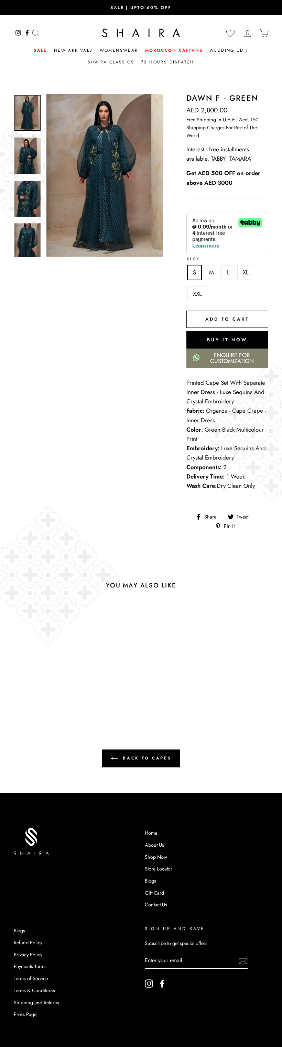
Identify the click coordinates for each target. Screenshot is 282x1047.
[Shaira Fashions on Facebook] (162, 983)
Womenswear (119, 50)
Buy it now (227, 339)
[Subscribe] (243, 960)
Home (151, 832)
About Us (154, 845)
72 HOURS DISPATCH (167, 62)
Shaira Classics (111, 62)
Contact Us (156, 904)
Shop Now (156, 857)
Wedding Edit (228, 50)
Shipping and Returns (36, 1002)
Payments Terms (30, 966)
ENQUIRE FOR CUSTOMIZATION (232, 358)
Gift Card (154, 892)
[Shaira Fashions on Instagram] (149, 983)
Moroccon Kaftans (174, 50)
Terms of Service (31, 978)
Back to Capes (145, 758)
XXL (197, 294)
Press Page (25, 1014)
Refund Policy (28, 942)
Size (193, 258)
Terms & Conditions (34, 990)
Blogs (150, 880)
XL (246, 272)
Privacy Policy (28, 954)
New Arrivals (73, 50)
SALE (40, 50)
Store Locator (158, 868)
